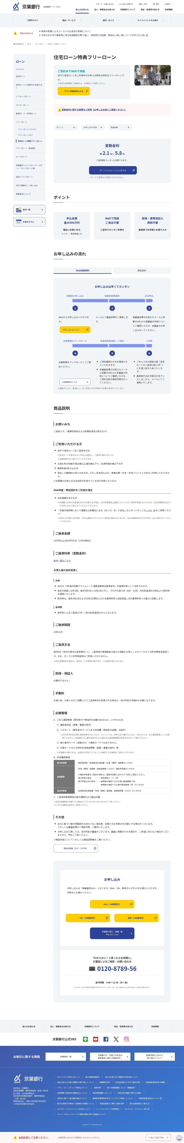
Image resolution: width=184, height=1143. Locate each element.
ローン (29, 44)
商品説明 (114, 127)
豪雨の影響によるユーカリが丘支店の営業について (66, 31)
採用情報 (169, 9)
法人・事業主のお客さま (104, 9)
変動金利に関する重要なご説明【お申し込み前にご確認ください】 (94, 109)
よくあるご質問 (125, 4)
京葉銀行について (127, 9)
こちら (149, 510)
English (167, 4)
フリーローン (39, 44)
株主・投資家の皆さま (150, 9)
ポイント (59, 127)
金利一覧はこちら (62, 560)
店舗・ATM (143, 4)
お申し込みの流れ (91, 127)
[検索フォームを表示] (156, 4)
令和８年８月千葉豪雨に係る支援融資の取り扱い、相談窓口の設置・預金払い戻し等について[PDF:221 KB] (93, 35)
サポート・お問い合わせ (105, 4)
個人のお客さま (82, 9)
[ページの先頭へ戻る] (179, 1138)
